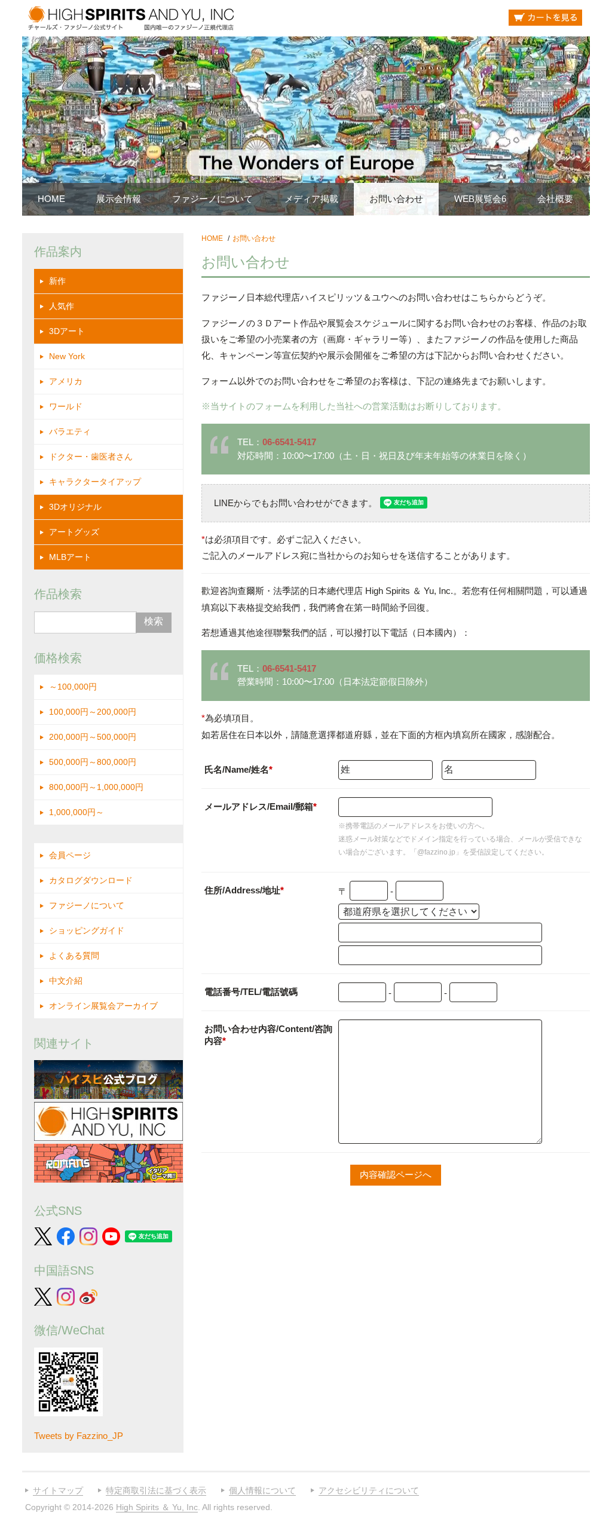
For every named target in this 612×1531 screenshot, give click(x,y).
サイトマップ (58, 1490)
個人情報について (262, 1490)
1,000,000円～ (76, 812)
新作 (57, 281)
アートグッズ (74, 532)
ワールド (65, 406)
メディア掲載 (311, 199)
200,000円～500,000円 (92, 737)
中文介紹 (65, 980)
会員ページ (70, 855)
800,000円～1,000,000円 (96, 787)
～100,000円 (73, 686)
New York (67, 356)
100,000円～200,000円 (92, 711)
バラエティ (70, 431)
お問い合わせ (396, 199)
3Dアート (67, 331)
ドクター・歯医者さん (91, 456)
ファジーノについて (212, 199)
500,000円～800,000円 (92, 762)
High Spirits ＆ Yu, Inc (157, 1507)
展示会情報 (118, 199)
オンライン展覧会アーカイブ (103, 1006)
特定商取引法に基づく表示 (156, 1490)
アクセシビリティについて (369, 1490)
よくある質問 (74, 955)
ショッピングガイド (86, 930)
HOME (51, 199)
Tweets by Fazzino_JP (78, 1436)
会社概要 (555, 199)
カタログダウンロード (91, 880)
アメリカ (65, 381)
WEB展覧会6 (480, 199)
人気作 (61, 306)
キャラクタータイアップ (95, 481)
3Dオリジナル (75, 507)
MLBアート (70, 557)
